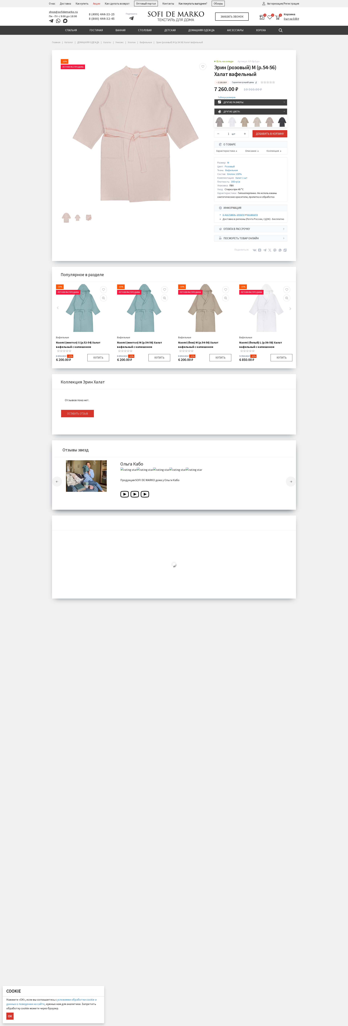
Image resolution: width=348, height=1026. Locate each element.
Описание (250, 150)
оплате (241, 214)
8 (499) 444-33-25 (102, 14)
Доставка (65, 3)
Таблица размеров (226, 97)
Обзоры (218, 3)
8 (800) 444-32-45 (102, 18)
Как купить (82, 3)
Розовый (230, 166)
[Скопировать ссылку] (285, 250)
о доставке (229, 214)
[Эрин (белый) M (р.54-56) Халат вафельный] (232, 122)
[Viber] (275, 250)
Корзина (289, 14)
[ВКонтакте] (254, 250)
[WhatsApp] (280, 250)
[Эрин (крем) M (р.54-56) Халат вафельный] (257, 122)
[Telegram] (265, 250)
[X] (270, 250)
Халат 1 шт (241, 177)
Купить (98, 357)
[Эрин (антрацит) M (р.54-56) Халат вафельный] (282, 122)
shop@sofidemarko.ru (63, 12)
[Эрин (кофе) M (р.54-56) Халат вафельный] (219, 122)
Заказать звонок (232, 16)
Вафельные (62, 337)
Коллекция (273, 150)
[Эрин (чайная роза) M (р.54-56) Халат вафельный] (269, 122)
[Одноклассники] (260, 250)
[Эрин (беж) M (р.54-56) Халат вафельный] (244, 122)
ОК (10, 1016)
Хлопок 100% (234, 174)
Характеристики (225, 150)
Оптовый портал (146, 3)
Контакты (168, 3)
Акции (96, 3)
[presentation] (57, 482)
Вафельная (231, 170)
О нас (52, 3)
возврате (252, 214)
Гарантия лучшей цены (243, 82)
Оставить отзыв (77, 413)
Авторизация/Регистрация (283, 3)
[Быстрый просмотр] (103, 298)
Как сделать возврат (117, 3)
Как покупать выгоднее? (193, 3)
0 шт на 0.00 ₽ (291, 18)
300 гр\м (235, 181)
